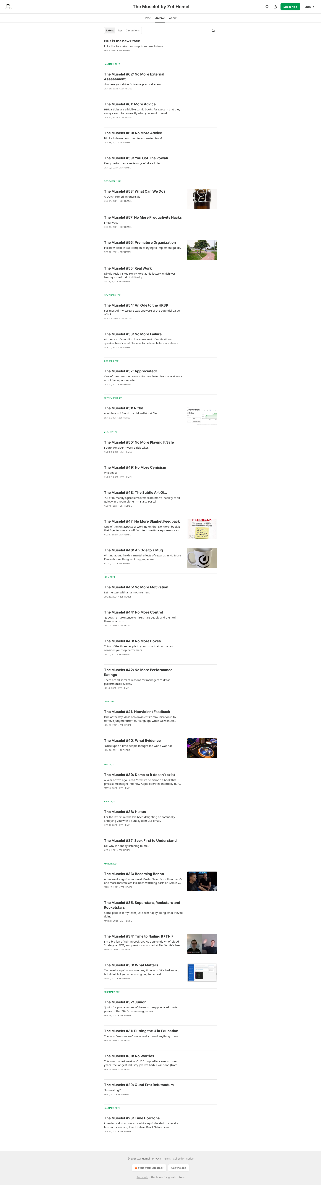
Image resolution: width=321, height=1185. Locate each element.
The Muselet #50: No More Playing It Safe (139, 442)
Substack (142, 1177)
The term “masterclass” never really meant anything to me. (141, 1036)
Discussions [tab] (133, 30)
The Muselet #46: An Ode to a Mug (133, 550)
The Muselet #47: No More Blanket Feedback (142, 521)
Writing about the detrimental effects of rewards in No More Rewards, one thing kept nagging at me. (142, 557)
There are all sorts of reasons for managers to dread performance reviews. (137, 681)
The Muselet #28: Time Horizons (132, 1118)
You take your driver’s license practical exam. (132, 84)
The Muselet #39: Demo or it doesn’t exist (139, 775)
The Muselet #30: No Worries (129, 1056)
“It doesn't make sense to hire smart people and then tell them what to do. (140, 619)
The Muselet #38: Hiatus (125, 812)
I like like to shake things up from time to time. (134, 46)
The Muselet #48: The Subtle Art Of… (135, 492)
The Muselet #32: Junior (125, 1002)
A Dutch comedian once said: (122, 196)
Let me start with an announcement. (127, 592)
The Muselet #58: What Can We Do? (135, 191)
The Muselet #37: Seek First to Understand (140, 840)
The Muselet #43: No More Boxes (132, 641)
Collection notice (183, 1158)
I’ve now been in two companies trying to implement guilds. (142, 247)
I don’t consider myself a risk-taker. (126, 447)
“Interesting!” (112, 1090)
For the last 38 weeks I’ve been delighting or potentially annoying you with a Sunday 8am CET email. (139, 818)
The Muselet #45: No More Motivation (136, 587)
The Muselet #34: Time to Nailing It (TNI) (138, 936)
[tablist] (123, 30)
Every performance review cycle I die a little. (132, 163)
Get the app (178, 1168)
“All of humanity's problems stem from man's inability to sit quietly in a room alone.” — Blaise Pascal (142, 499)
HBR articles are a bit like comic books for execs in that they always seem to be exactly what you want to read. (142, 111)
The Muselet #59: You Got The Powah (136, 158)
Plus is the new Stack (122, 41)
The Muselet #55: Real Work (128, 268)
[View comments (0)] (131, 93)
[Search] (267, 6)
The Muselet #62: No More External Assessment (134, 76)
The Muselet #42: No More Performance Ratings (138, 672)
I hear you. (111, 222)
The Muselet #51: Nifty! (123, 408)
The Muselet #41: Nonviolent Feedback (137, 712)
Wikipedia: (110, 472)
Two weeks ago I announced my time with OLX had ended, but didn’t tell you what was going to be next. (141, 972)
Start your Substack (150, 1168)
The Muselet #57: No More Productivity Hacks (143, 217)
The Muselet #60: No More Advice (133, 133)
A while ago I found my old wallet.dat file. (130, 413)
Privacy (156, 1158)
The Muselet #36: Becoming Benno (134, 874)
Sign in (309, 7)
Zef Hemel (124, 50)
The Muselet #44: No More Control (133, 612)
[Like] (106, 93)
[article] (160, 48)
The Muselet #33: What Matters (131, 965)
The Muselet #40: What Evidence (132, 740)
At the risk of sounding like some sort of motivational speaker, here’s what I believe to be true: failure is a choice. (141, 341)
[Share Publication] (275, 6)
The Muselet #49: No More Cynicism (135, 467)
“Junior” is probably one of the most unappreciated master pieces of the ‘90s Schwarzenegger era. (141, 1009)
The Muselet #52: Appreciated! (130, 371)
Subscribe (290, 7)
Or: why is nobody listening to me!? (127, 846)
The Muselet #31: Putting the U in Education (141, 1031)
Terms (167, 1158)
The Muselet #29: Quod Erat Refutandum (139, 1085)
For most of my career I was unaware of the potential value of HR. (142, 312)
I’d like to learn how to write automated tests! (133, 138)
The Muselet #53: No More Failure (133, 334)
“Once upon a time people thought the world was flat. (138, 746)
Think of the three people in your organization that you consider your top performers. (139, 648)
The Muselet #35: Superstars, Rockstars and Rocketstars (142, 905)
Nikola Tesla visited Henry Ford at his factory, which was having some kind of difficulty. (140, 275)
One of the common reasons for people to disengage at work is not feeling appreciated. (143, 378)
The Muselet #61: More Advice (130, 104)
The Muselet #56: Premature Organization (140, 242)
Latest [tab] (110, 30)
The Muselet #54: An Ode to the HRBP (136, 305)
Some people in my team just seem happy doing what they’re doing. (143, 914)
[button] (147, 18)
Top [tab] (120, 30)
